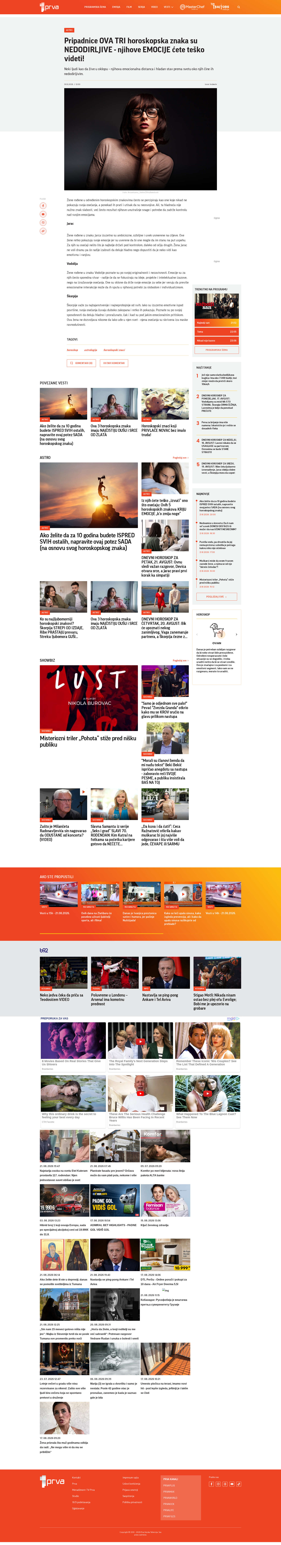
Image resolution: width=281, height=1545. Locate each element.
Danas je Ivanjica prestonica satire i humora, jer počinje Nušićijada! (139, 917)
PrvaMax (168, 1491)
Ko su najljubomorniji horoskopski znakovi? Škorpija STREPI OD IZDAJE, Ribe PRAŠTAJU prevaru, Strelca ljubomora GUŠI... (61, 628)
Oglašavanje (78, 1508)
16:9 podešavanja (81, 1502)
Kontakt (76, 1477)
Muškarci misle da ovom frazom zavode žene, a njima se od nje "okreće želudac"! (216, 564)
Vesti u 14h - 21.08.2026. (221, 913)
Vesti (44, 907)
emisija (116, 7)
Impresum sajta (131, 1477)
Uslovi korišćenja (131, 1483)
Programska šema (95, 7)
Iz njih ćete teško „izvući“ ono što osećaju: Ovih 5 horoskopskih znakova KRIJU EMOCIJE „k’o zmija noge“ (164, 507)
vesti (167, 7)
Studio (75, 1496)
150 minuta (88, 907)
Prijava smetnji (130, 1490)
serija (141, 7)
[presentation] (197, 635)
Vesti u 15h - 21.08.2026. (55, 913)
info (146, 988)
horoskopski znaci (114, 350)
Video (154, 7)
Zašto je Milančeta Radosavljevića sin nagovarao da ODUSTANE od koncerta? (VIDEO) (63, 833)
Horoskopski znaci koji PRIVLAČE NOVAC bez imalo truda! (163, 430)
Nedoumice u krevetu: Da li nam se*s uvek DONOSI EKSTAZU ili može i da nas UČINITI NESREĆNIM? (218, 526)
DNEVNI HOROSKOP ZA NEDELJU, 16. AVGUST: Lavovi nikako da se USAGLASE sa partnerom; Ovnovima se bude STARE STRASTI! (219, 446)
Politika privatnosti (132, 1502)
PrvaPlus (169, 1485)
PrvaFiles (169, 1516)
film (129, 7)
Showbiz (46, 731)
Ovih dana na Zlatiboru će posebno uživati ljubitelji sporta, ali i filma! (96, 917)
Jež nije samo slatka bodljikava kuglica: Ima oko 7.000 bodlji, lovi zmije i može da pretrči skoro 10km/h (219, 379)
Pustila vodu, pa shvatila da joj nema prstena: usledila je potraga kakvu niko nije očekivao (217, 545)
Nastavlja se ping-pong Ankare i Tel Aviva (160, 997)
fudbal (96, 988)
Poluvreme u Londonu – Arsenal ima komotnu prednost (109, 999)
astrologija (90, 350)
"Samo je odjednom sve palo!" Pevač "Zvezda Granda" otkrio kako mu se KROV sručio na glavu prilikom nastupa (164, 710)
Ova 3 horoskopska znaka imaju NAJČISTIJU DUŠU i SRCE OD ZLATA (114, 430)
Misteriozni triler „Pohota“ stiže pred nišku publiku (88, 742)
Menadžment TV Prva (83, 1490)
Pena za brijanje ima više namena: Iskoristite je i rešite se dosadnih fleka (219, 425)
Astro (69, 30)
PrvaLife (168, 1510)
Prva (74, 1483)
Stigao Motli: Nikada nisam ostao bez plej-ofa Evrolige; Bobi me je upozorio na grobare (215, 1001)
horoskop (72, 350)
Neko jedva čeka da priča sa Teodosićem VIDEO (61, 997)
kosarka (46, 988)
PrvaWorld (170, 1498)
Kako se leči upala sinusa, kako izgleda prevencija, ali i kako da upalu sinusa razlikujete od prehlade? (182, 918)
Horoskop (203, 614)
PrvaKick (168, 1504)
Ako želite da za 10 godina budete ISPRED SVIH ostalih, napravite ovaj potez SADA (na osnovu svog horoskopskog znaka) (62, 435)
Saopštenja (128, 1496)
